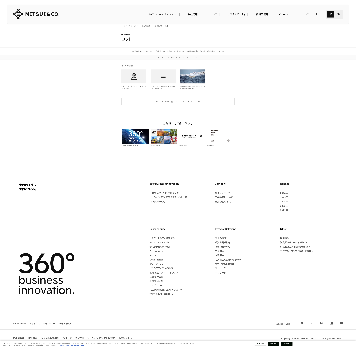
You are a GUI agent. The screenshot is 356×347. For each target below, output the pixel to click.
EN (338, 14)
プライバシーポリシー (64, 345)
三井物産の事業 (155, 145)
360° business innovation (130, 145)
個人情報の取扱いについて (78, 345)
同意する (286, 344)
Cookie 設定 (260, 344)
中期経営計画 (183, 145)
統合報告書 (210, 145)
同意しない (273, 344)
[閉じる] (353, 344)
